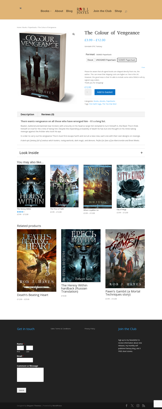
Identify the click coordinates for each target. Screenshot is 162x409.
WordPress (57, 405)
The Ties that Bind (109, 104)
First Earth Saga (95, 104)
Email (20, 356)
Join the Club (102, 11)
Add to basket (105, 92)
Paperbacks (32, 27)
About (59, 11)
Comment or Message (27, 366)
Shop (118, 11)
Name (20, 344)
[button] (74, 34)
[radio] (90, 60)
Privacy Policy (90, 329)
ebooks (102, 101)
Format (90, 54)
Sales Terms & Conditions (61, 329)
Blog (69, 11)
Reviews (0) (47, 114)
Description (27, 114)
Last (27, 352)
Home (19, 27)
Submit (21, 390)
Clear (143, 67)
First (18, 352)
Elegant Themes (34, 405)
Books (45, 11)
